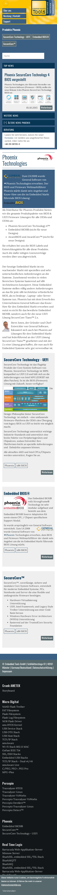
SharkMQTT (9, 860)
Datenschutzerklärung (42, 667)
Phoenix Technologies (18, 183)
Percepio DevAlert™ (14, 802)
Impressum (7, 671)
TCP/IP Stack (10, 739)
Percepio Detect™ (13, 810)
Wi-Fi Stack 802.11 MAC (15, 746)
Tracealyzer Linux (12, 791)
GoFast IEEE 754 (11, 750)
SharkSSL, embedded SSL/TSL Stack (23, 856)
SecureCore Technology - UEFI (16, 37)
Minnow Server (11, 853)
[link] (28, 123)
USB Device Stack (12, 728)
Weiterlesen (46, 108)
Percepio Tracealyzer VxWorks (19, 799)
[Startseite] (43, 7)
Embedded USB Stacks (15, 757)
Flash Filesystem (11, 713)
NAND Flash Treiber (13, 706)
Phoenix (10, 535)
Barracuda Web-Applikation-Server (22, 849)
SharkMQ (7, 864)
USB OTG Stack (11, 732)
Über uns (7, 10)
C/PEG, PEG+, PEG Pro (15, 768)
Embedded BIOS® (41, 37)
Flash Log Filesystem (13, 717)
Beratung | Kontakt (11, 16)
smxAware (8, 743)
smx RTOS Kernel (12, 724)
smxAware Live (10, 764)
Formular (9, 137)
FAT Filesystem (10, 710)
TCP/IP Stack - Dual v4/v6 (17, 761)
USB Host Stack (11, 735)
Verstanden (9, 890)
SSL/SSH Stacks (11, 754)
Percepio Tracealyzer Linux (17, 806)
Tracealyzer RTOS (12, 788)
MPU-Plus (8, 772)
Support (6, 21)
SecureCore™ (9, 44)
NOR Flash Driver (12, 721)
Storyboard (8, 690)
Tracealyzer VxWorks (14, 795)
